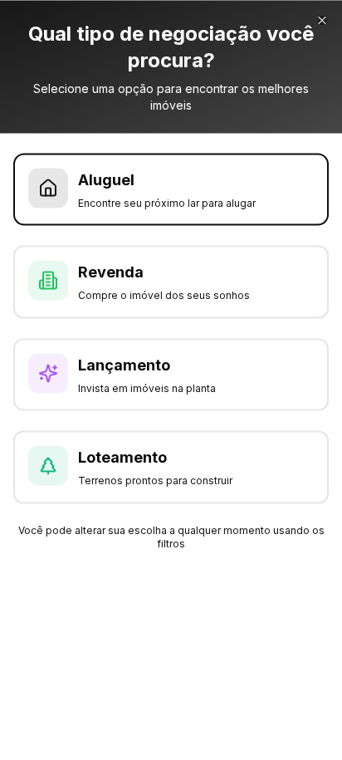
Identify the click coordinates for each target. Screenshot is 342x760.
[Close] (322, 20)
